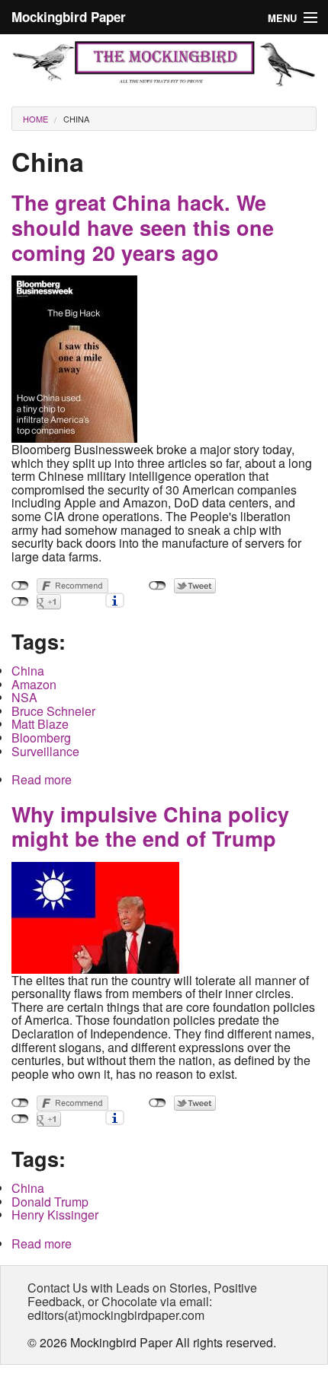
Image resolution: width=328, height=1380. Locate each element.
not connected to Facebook (20, 585)
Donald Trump (49, 1201)
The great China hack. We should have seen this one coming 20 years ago (142, 227)
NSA (24, 697)
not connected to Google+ (20, 601)
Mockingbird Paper (68, 17)
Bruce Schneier (53, 711)
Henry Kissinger (54, 1214)
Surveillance (45, 751)
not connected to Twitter (157, 585)
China (76, 119)
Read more (41, 779)
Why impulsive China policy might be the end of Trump (150, 827)
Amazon (33, 684)
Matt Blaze (40, 724)
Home (35, 119)
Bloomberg (41, 737)
